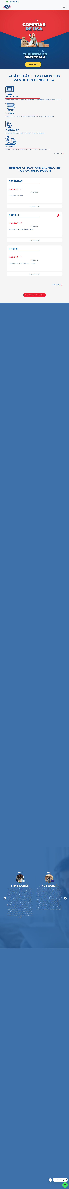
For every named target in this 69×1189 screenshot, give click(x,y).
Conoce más (58, 153)
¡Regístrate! (33, 64)
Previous (4, 898)
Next (65, 898)
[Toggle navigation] (64, 6)
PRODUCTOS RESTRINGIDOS (34, 295)
